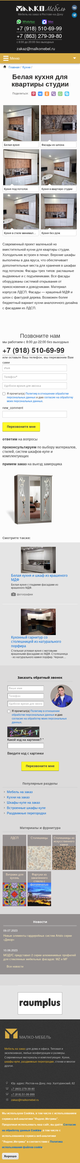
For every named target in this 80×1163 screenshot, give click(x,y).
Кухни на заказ (18, 797)
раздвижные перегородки (37, 1061)
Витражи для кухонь (14, 876)
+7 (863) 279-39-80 (39, 35)
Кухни (26, 67)
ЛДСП (14, 838)
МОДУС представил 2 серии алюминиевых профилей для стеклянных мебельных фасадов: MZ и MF (39, 957)
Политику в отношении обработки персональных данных (38, 395)
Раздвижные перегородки (26, 813)
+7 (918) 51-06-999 (23, 1094)
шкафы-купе (12, 1061)
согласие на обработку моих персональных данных (40, 399)
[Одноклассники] (47, 94)
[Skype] (67, 94)
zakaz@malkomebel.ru (25, 1100)
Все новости (15, 966)
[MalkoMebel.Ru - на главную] (40, 8)
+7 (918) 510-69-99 (39, 28)
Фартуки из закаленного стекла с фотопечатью (39, 879)
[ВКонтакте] (40, 94)
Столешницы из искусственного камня (64, 841)
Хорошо (10, 1156)
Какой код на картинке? (25, 739)
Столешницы (39, 838)
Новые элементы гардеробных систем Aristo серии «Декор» (37, 937)
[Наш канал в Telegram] (74, 15)
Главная (14, 67)
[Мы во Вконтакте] (74, 7)
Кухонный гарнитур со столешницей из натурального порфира (36, 641)
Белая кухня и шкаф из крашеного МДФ (39, 577)
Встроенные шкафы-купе (26, 807)
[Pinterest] (33, 94)
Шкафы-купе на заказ (23, 802)
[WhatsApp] (60, 94)
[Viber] (53, 94)
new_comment (12, 407)
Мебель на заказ (20, 791)
